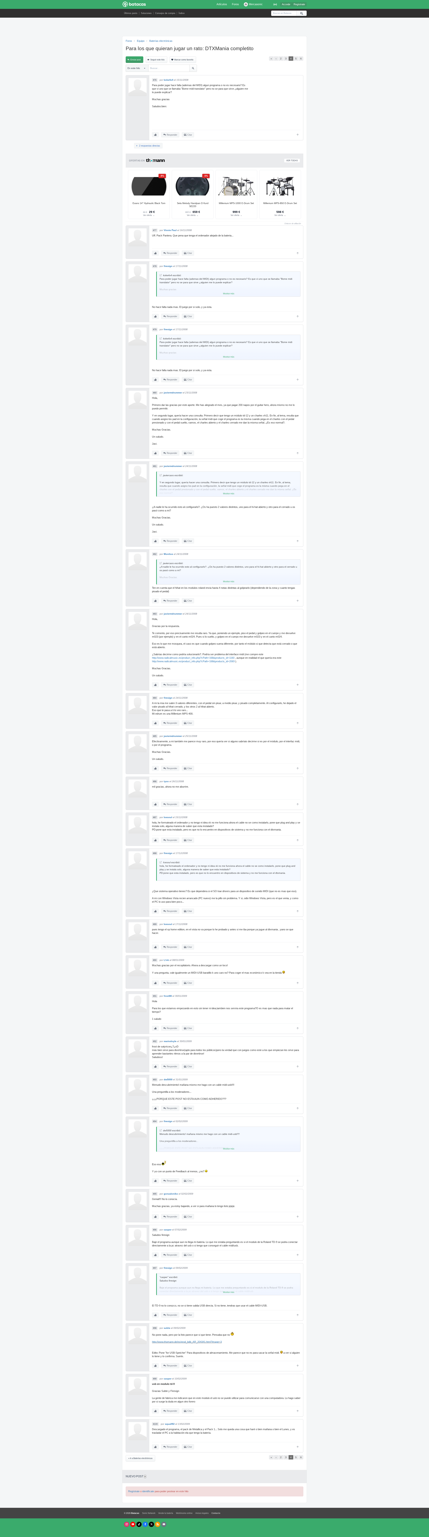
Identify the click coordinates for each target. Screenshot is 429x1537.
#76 (155, 80)
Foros (235, 4)
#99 (155, 1379)
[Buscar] (301, 13)
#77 (155, 230)
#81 (155, 466)
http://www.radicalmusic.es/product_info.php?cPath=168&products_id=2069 (193, 661)
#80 (155, 393)
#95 (155, 1194)
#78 (155, 266)
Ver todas (292, 160)
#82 (155, 554)
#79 (155, 329)
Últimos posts (130, 13)
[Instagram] (126, 1524)
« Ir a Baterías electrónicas (140, 1458)
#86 (155, 781)
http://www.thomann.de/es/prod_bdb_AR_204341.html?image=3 (187, 1342)
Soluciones (146, 13)
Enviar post (135, 60)
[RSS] (157, 1524)
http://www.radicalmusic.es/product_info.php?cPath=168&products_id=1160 (193, 658)
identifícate (148, 1491)
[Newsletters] (163, 1524)
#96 (155, 1230)
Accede (286, 4)
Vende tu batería (165, 1513)
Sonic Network (148, 1513)
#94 (155, 1121)
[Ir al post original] (161, 275)
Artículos (222, 4)
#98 (155, 1328)
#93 (155, 1079)
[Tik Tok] (139, 1524)
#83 (155, 614)
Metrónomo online (184, 1513)
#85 (155, 736)
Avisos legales (202, 1513)
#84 (155, 698)
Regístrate (299, 4)
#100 (155, 1424)
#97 (155, 1268)
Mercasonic (256, 4)
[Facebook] (145, 1524)
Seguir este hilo (157, 60)
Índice (182, 13)
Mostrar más (228, 293)
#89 (155, 924)
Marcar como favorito (183, 60)
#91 (155, 996)
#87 (155, 817)
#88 (155, 853)
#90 (155, 960)
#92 (155, 1041)
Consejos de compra (165, 13)
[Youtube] (132, 1524)
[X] (151, 1524)
